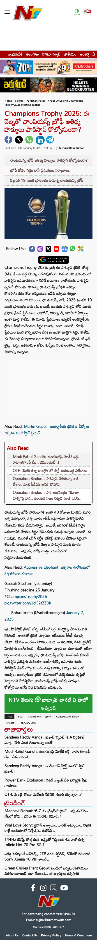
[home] (2, 54)
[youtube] (64, 888)
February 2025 (27, 722)
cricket (10, 722)
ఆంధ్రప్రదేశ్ (15, 54)
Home (8, 101)
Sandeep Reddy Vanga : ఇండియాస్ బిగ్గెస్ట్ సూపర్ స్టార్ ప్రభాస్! (45, 768)
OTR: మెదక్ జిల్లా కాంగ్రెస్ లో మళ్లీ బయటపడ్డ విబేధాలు (50, 470)
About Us (12, 935)
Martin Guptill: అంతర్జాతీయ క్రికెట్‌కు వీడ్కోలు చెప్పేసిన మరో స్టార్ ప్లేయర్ (47, 430)
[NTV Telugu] (27, 12)
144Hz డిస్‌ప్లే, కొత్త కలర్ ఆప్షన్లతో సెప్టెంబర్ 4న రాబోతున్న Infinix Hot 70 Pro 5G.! (44, 842)
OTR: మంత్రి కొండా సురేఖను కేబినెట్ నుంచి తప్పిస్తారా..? (43, 794)
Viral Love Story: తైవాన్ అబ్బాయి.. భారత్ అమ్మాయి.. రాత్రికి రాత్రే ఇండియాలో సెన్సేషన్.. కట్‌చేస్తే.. (48, 827)
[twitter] (19, 140)
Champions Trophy (39, 716)
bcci (20, 716)
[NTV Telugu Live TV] (87, 12)
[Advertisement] (48, 386)
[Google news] (64, 250)
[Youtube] (56, 250)
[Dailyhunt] (81, 250)
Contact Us (29, 935)
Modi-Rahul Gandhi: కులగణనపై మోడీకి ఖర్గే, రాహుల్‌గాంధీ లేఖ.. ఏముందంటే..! (46, 459)
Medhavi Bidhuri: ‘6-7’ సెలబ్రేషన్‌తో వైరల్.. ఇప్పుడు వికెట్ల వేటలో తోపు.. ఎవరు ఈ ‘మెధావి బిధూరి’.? (46, 813)
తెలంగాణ (32, 54)
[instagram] (43, 888)
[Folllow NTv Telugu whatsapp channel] (76, 12)
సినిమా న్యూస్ (51, 54)
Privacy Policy (51, 935)
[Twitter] (48, 250)
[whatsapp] (29, 140)
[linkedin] (40, 140)
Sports (19, 101)
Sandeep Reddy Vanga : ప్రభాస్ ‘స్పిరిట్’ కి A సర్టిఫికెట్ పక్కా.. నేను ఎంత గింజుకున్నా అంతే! (45, 739)
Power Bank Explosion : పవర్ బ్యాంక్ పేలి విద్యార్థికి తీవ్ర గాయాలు (46, 782)
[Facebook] (32, 250)
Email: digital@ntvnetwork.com (48, 920)
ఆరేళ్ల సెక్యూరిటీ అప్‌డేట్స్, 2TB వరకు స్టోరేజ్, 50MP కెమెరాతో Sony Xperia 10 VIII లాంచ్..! (47, 856)
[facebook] (9, 140)
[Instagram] (40, 250)
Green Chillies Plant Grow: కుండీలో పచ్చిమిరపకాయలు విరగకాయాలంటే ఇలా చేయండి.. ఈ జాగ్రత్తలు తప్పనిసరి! (46, 870)
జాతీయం (70, 54)
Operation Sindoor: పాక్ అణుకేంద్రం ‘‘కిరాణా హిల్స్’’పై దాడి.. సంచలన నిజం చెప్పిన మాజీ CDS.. (47, 495)
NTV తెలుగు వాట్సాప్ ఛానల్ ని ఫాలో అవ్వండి (48, 703)
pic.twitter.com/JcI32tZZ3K (28, 603)
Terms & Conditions (78, 935)
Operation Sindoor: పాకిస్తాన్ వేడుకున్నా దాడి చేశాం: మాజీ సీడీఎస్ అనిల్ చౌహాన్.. (46, 481)
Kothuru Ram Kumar (71, 148)
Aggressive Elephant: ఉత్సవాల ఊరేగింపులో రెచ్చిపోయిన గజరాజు (47, 570)
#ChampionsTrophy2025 (26, 596)
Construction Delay (67, 716)
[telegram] (50, 140)
